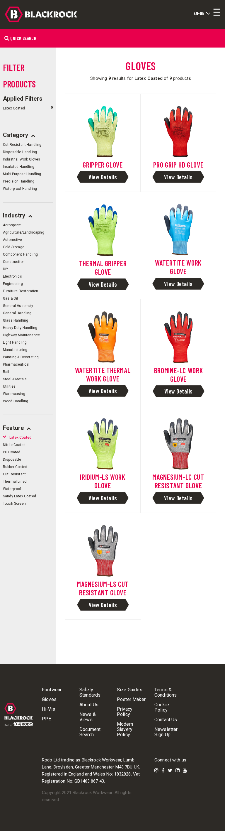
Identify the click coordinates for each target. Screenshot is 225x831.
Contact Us (165, 719)
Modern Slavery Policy (125, 729)
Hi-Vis (48, 709)
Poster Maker (131, 699)
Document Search (89, 732)
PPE (46, 719)
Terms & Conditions (165, 692)
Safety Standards (89, 692)
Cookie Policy (161, 707)
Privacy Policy (124, 712)
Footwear (52, 689)
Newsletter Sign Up (166, 732)
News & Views (87, 717)
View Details (102, 176)
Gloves (49, 699)
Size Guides (129, 689)
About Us (88, 704)
